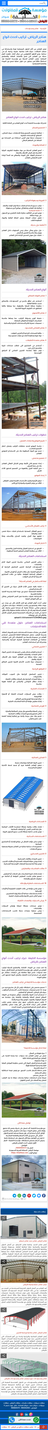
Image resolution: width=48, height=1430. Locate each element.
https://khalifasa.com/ (19, 1153)
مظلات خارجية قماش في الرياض (17, 1427)
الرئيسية (43, 28)
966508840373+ (21, 1148)
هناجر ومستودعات (31, 28)
